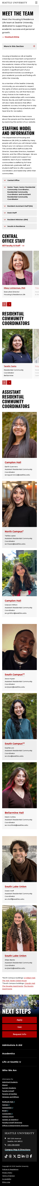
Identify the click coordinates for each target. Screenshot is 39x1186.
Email (4, 1111)
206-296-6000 (13, 1145)
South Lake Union (15, 886)
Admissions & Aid (12, 1045)
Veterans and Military (10, 1097)
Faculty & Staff (8, 1091)
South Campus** (15, 674)
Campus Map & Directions (17, 1149)
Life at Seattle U (11, 1062)
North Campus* (14, 531)
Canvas (5, 1105)
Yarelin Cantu (10, 366)
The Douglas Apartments (12, 986)
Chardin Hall (30, 983)
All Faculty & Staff (11, 245)
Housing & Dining (12, 37)
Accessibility (6, 1179)
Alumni (5, 1085)
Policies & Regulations (10, 1169)
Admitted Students (10, 1082)
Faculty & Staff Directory (12, 1122)
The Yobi (5, 981)
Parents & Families (9, 1094)
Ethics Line (6, 1182)
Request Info (19, 1034)
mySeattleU (6, 1108)
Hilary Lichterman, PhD (14, 288)
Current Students (9, 1088)
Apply (19, 1020)
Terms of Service (8, 1176)
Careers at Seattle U (10, 1119)
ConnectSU (6, 1114)
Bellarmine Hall (14, 812)
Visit (19, 1027)
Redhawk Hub (7, 1102)
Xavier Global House (18, 981)
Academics (8, 1053)
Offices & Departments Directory (15, 1125)
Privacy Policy (7, 1172)
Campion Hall (13, 462)
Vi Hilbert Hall (29, 978)
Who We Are (9, 1070)
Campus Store (8, 1116)
